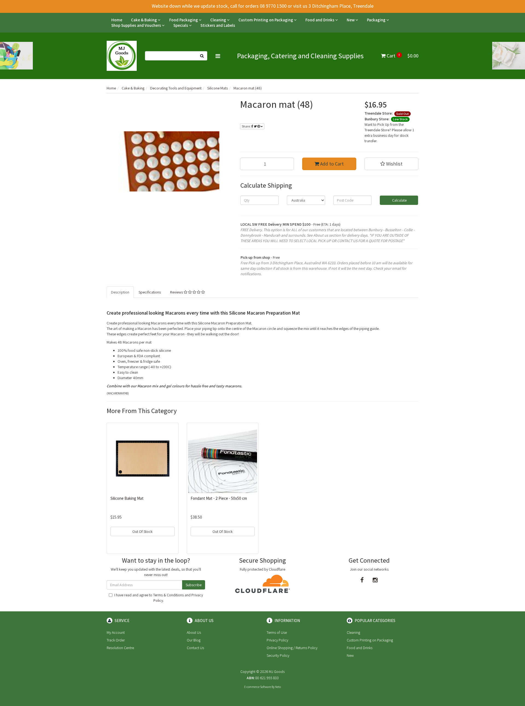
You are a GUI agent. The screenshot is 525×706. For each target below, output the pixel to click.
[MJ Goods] (122, 55)
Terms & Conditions (168, 594)
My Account (116, 632)
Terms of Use (277, 632)
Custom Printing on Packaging (266, 19)
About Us (194, 632)
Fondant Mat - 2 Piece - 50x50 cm (219, 498)
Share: (246, 126)
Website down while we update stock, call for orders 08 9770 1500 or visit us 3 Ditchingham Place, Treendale (263, 6)
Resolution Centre (120, 647)
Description (120, 292)
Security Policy (278, 655)
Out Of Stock (142, 531)
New (351, 19)
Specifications (150, 292)
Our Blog (193, 640)
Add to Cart (331, 164)
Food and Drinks (320, 19)
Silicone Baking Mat (127, 498)
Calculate (399, 200)
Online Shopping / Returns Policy (292, 647)
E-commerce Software (257, 687)
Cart (402, 56)
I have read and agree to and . (158, 597)
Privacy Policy (277, 640)
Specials (181, 25)
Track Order (116, 640)
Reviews (177, 292)
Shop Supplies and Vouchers (136, 25)
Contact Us (195, 647)
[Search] (202, 55)
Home (116, 19)
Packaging (376, 19)
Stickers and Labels (217, 25)
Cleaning (218, 19)
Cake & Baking (144, 19)
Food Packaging (184, 19)
